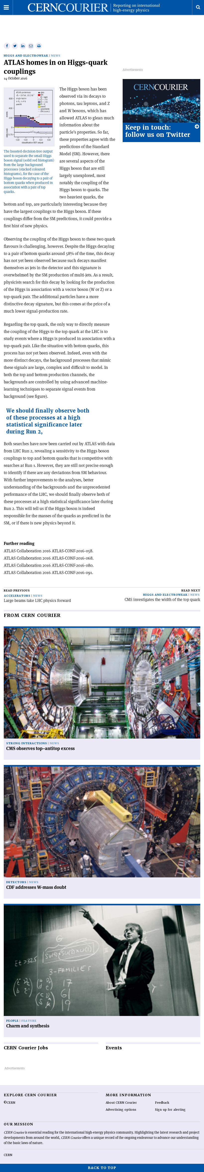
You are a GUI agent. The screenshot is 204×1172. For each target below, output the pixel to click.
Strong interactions (26, 743)
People (12, 1021)
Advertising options (121, 1110)
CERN (8, 1155)
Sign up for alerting (170, 1110)
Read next (190, 590)
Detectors (16, 882)
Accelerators (17, 596)
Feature (29, 1021)
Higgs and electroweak (26, 56)
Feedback (162, 1103)
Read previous (17, 590)
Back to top (102, 1168)
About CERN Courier (121, 1103)
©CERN (9, 1103)
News (55, 56)
